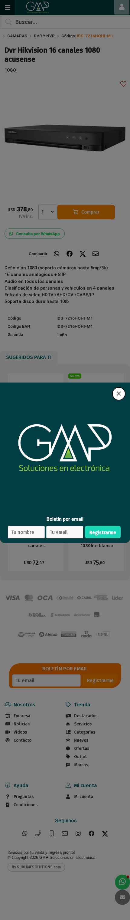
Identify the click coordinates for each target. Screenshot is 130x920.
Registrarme (102, 532)
